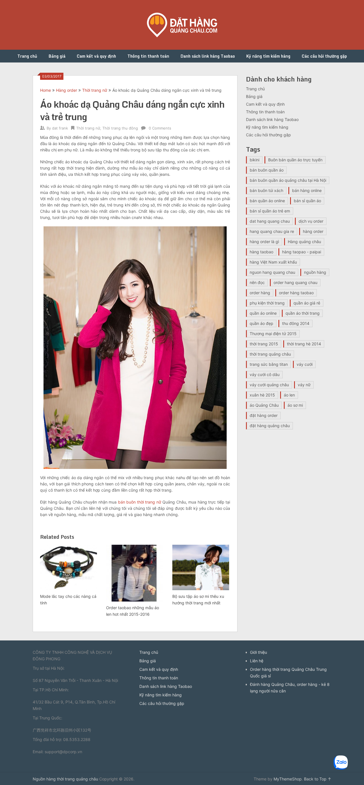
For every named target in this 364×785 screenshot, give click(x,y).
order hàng (260, 292)
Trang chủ (27, 56)
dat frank (60, 128)
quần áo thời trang (303, 313)
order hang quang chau (295, 282)
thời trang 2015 (264, 343)
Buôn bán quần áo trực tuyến (295, 159)
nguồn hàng (315, 272)
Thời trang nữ (94, 90)
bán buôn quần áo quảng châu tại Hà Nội (288, 180)
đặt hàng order (264, 415)
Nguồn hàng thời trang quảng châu (65, 778)
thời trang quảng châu (270, 354)
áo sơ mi (295, 405)
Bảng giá (57, 56)
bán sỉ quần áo (307, 200)
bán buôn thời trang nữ (139, 502)
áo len (289, 394)
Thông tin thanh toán (148, 56)
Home (45, 90)
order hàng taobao (296, 292)
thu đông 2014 (295, 323)
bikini (254, 159)
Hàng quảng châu (304, 241)
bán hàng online (307, 190)
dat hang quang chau (270, 221)
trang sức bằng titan (269, 364)
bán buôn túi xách (266, 190)
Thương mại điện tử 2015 (273, 333)
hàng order (313, 231)
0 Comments (160, 128)
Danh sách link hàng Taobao (208, 56)
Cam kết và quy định (96, 56)
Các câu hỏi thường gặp (324, 56)
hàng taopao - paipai (301, 251)
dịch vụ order (311, 221)
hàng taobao (261, 251)
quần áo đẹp (261, 323)
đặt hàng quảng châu (270, 425)
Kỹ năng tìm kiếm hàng (268, 56)
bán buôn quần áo (267, 170)
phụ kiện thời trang (267, 302)
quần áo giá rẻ (306, 302)
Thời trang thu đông (120, 128)
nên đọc (257, 282)
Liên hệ (256, 660)
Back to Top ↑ (317, 778)
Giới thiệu (258, 652)
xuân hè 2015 (262, 394)
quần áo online (263, 313)
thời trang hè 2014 (304, 343)
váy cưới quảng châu (269, 384)
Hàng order (66, 90)
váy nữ (304, 384)
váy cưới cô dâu (265, 374)
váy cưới (305, 364)
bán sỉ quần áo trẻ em (270, 210)
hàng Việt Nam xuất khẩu (273, 262)
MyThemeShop (288, 778)
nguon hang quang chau (272, 272)
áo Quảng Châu (264, 405)
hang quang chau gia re (272, 231)
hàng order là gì (264, 241)
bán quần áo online (267, 200)
